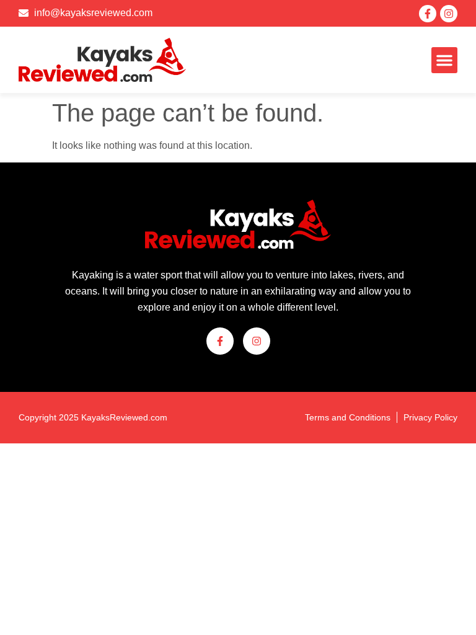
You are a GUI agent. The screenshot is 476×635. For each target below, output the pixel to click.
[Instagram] (448, 13)
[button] (444, 60)
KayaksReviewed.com (124, 417)
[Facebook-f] (427, 13)
